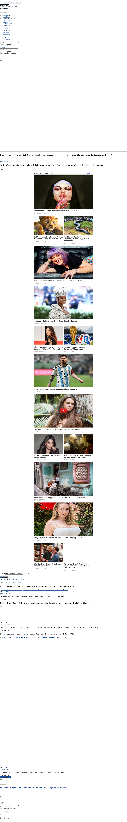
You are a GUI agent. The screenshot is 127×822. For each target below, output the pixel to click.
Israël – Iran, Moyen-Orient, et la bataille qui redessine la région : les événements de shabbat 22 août (44, 603)
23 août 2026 (5, 593)
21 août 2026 (4, 769)
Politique (6, 20)
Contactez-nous (4, 8)
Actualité (6, 18)
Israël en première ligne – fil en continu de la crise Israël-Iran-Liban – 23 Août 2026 (37, 586)
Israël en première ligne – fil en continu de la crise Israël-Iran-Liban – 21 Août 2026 (37, 634)
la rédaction (7, 160)
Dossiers (6, 25)
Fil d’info (6, 17)
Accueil (6, 15)
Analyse (6, 22)
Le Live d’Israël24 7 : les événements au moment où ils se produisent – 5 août (34, 788)
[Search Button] (18, 42)
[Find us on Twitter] (0, 815)
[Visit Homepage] (2, 7)
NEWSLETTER (4, 5)
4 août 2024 (4, 162)
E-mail (2, 575)
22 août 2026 (5, 624)
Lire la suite (4, 599)
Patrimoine (7, 24)
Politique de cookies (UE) (12, 3)
